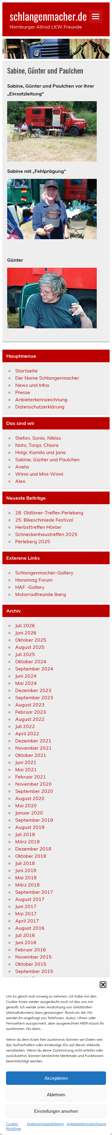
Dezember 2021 (33, 741)
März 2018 (27, 885)
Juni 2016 (25, 942)
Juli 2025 (25, 654)
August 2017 (30, 899)
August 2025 (30, 647)
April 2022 (27, 733)
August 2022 (30, 719)
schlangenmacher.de (48, 16)
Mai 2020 (26, 805)
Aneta (22, 467)
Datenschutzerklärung (45, 1123)
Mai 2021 (26, 769)
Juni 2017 (25, 906)
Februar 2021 (30, 777)
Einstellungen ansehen (56, 1111)
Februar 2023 (30, 712)
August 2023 (30, 705)
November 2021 (33, 748)
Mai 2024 (26, 683)
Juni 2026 (25, 633)
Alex (20, 481)
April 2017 (27, 921)
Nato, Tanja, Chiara (37, 445)
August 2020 (30, 798)
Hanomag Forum (34, 580)
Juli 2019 (25, 834)
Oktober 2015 (30, 964)
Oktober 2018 (30, 856)
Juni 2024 (25, 676)
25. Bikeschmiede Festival (44, 520)
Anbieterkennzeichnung (86, 1123)
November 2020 (33, 784)
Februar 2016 (30, 950)
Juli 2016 (25, 935)
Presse (22, 392)
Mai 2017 (26, 914)
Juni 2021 (25, 762)
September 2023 (34, 697)
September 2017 (34, 892)
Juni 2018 (25, 870)
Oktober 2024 (30, 661)
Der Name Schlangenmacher (47, 378)
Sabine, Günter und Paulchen (47, 459)
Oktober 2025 (30, 640)
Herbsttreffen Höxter (38, 527)
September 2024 (34, 669)
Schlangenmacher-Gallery (44, 573)
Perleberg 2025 (32, 541)
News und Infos (32, 385)
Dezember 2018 (33, 849)
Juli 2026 (25, 625)
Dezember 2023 (33, 690)
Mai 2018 (26, 878)
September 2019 (34, 820)
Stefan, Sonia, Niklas (38, 438)
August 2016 (30, 928)
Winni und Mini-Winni (39, 474)
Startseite (26, 371)
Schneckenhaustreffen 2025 (46, 534)
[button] (103, 985)
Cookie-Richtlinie (13, 1126)
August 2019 (30, 827)
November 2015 (33, 957)
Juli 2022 (25, 726)
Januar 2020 (29, 813)
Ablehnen (56, 1094)
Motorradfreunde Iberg (40, 594)
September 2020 (34, 791)
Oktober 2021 (30, 755)
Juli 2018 (25, 863)
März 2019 (27, 841)
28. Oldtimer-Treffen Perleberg (49, 513)
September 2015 (34, 971)
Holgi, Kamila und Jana (40, 452)
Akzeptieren (56, 1078)
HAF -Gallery (30, 587)
